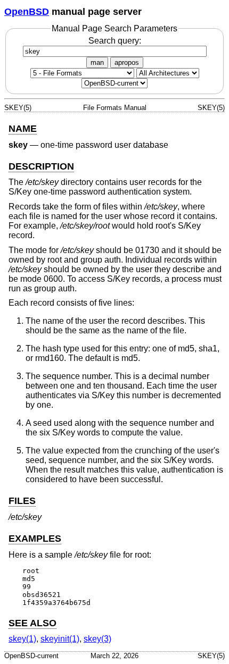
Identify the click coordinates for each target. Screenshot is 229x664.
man (97, 62)
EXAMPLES (35, 538)
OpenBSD (26, 11)
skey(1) (22, 638)
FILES (22, 500)
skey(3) (97, 638)
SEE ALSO (32, 623)
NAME (23, 128)
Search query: (114, 40)
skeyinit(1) (59, 638)
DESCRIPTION (41, 166)
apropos (126, 62)
